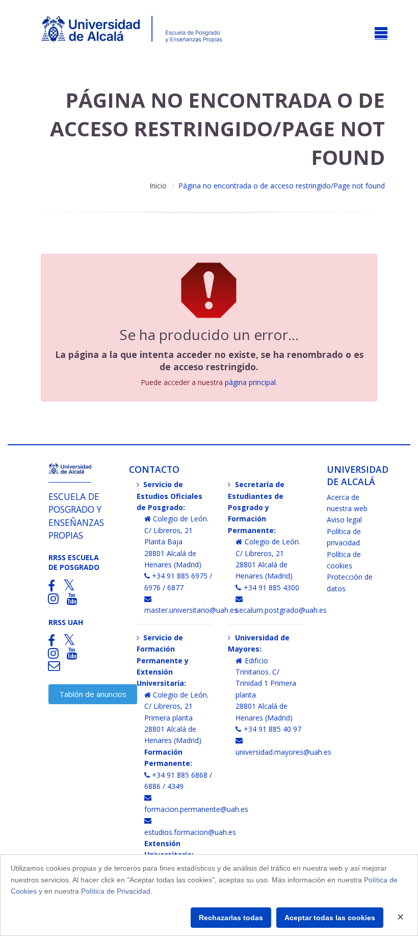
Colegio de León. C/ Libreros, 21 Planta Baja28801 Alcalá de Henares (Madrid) (176, 541)
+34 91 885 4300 (271, 587)
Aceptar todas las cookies (329, 918)
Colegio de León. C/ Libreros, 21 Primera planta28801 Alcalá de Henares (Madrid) (176, 718)
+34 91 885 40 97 (272, 729)
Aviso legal (344, 519)
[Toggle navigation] (381, 33)
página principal (250, 382)
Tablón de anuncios (92, 694)
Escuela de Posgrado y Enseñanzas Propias (76, 515)
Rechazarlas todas (231, 918)
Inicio (158, 185)
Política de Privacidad (115, 891)
